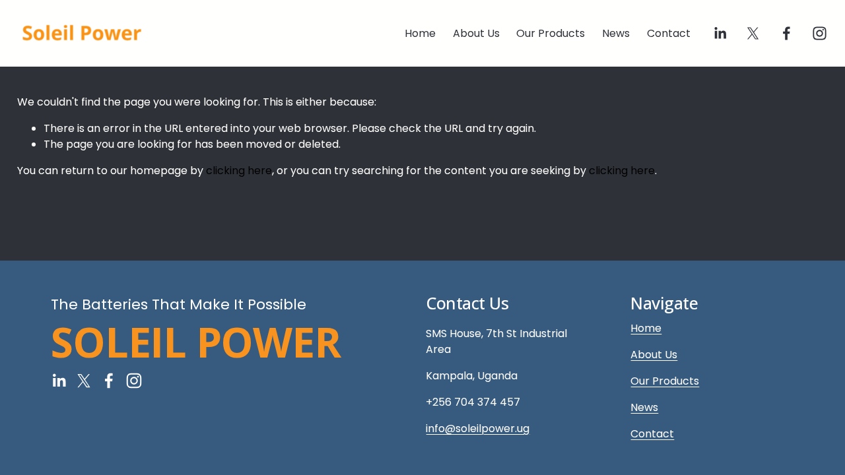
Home (420, 33)
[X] (753, 33)
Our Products (550, 33)
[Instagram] (819, 33)
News (616, 33)
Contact (669, 33)
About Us (476, 33)
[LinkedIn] (720, 33)
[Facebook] (786, 33)
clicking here (239, 170)
